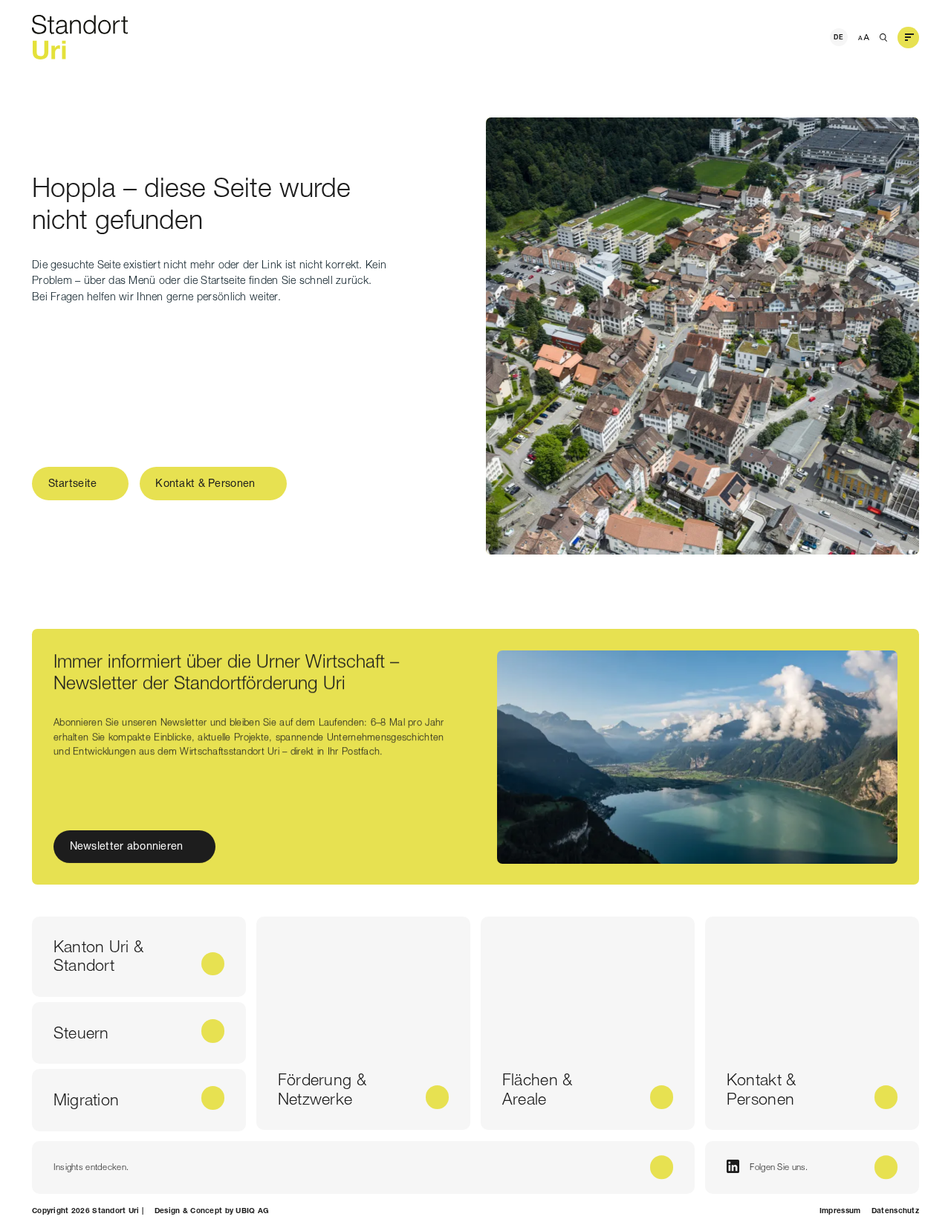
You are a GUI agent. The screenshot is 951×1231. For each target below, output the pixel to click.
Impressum (840, 1210)
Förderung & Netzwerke (322, 1089)
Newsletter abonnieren (126, 846)
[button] (908, 37)
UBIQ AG (252, 1210)
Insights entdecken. (91, 1167)
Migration (86, 1099)
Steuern (81, 1032)
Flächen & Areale (537, 1089)
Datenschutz (895, 1210)
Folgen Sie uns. (779, 1167)
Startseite (72, 483)
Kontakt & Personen (205, 483)
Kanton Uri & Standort (98, 956)
